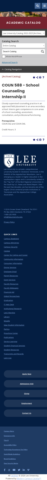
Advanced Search (10, 62)
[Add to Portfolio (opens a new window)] (34, 77)
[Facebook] (4, 470)
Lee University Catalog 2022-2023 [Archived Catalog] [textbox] (24, 33)
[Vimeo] (28, 470)
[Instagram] (9, 470)
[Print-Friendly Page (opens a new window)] (40, 77)
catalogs (14, 475)
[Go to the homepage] (5, 6)
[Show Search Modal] (37, 6)
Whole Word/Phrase (14, 56)
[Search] (42, 51)
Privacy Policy (9, 222)
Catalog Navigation (13, 69)
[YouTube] (14, 470)
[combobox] (23, 33)
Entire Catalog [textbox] (9, 45)
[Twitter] (19, 470)
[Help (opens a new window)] (43, 77)
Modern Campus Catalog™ (29, 478)
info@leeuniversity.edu (13, 217)
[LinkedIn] (24, 470)
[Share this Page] (37, 77)
